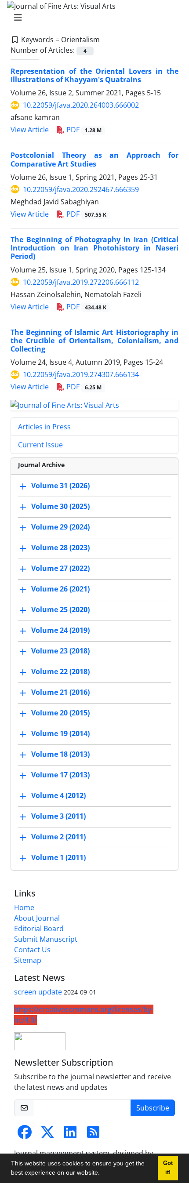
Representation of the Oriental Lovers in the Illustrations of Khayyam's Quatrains (94, 75)
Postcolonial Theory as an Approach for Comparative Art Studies (94, 159)
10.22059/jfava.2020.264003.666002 (81, 105)
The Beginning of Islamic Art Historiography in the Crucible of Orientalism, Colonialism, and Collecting (94, 340)
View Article (30, 129)
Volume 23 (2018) (60, 651)
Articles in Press (44, 427)
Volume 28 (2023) (60, 547)
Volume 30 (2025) (60, 506)
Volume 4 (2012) (58, 795)
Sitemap (27, 960)
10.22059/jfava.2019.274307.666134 (81, 374)
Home (24, 907)
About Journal (37, 918)
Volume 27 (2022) (60, 568)
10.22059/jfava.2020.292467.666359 (81, 189)
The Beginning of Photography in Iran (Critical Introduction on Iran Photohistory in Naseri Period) (94, 248)
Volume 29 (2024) (60, 527)
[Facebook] (24, 1134)
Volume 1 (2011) (58, 857)
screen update (38, 992)
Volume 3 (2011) (58, 816)
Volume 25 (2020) (60, 609)
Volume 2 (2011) (58, 837)
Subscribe (152, 1108)
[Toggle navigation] (92, 17)
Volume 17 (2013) (60, 775)
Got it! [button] (168, 1168)
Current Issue (40, 445)
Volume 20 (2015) (60, 713)
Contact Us (32, 949)
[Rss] (93, 1134)
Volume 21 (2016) (60, 692)
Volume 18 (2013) (60, 754)
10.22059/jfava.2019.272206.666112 (81, 282)
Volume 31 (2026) (60, 485)
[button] (103, 1173)
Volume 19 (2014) (60, 733)
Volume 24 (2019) (60, 630)
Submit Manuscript (45, 939)
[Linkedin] (70, 1134)
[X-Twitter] (47, 1134)
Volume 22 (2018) (60, 671)
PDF (83, 129)
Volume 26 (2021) (60, 589)
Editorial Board (39, 928)
